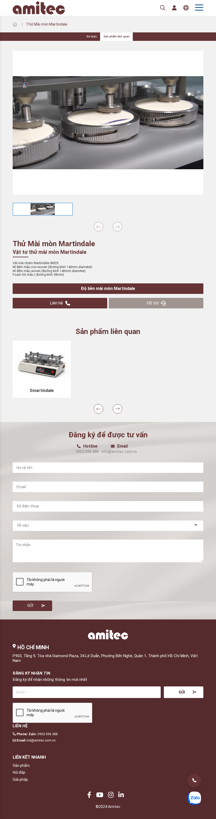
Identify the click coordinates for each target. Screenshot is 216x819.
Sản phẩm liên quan (117, 36)
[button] (98, 226)
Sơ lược (91, 36)
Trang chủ (15, 24)
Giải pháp (20, 779)
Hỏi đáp (19, 772)
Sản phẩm (21, 765)
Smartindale (42, 390)
